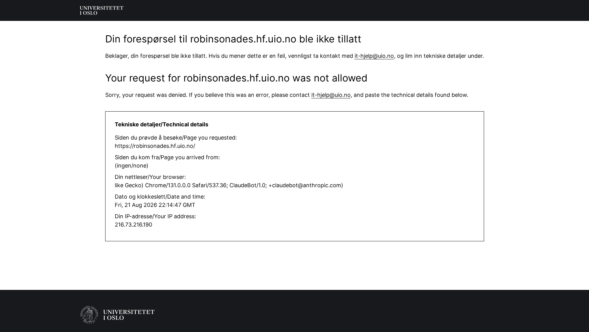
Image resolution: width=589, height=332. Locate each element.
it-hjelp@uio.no (374, 56)
